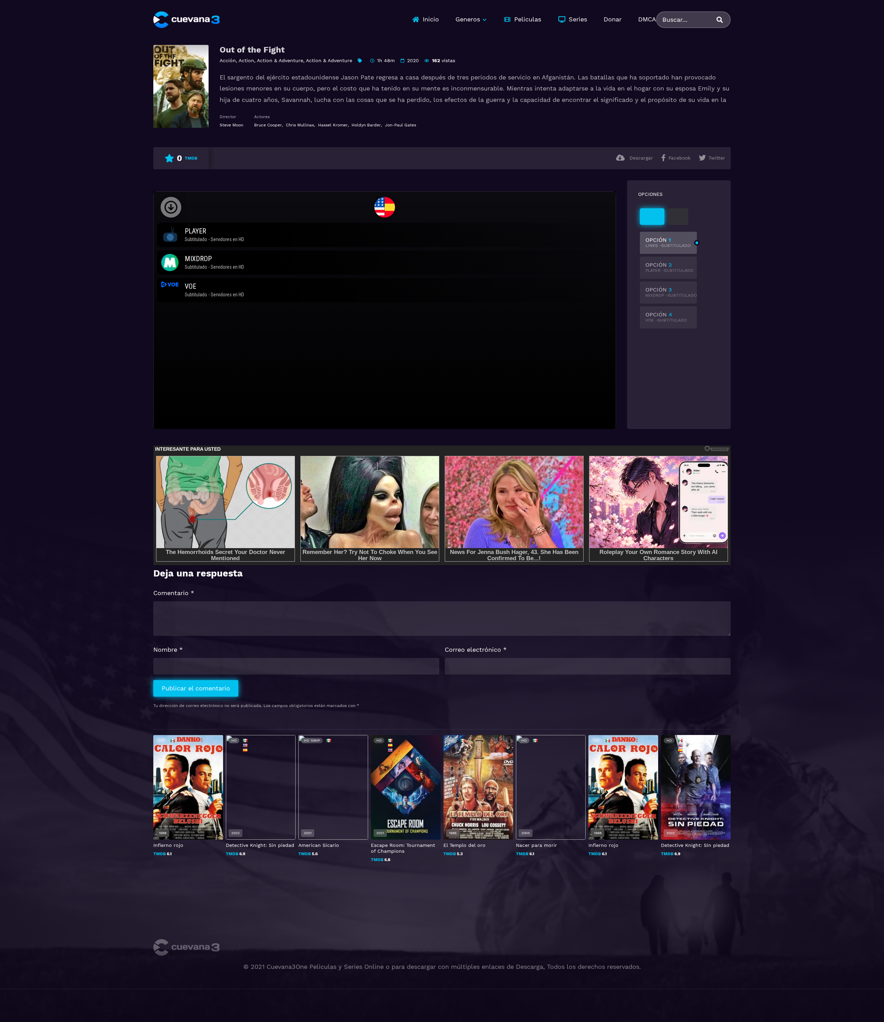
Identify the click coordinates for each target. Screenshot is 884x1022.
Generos (467, 19)
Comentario (173, 592)
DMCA (647, 19)
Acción (228, 60)
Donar (613, 19)
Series (578, 19)
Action (246, 60)
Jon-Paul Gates (400, 125)
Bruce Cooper (268, 125)
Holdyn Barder (366, 125)
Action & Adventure (280, 60)
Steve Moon (231, 125)
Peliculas (527, 19)
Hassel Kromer (333, 125)
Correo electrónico (476, 649)
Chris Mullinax (300, 125)
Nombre (168, 649)
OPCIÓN (668, 242)
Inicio (431, 19)
